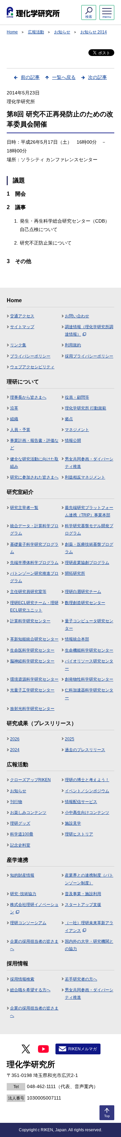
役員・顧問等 (77, 397)
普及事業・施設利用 (83, 893)
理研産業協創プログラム (87, 562)
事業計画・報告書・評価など (34, 444)
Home (12, 32)
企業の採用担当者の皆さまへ (34, 945)
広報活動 (36, 32)
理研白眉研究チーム (83, 591)
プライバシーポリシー (30, 356)
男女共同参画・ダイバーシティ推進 (89, 463)
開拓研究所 (75, 573)
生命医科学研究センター (32, 650)
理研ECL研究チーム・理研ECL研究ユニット (34, 606)
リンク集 (18, 345)
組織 (14, 419)
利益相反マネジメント (85, 477)
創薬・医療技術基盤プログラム (89, 548)
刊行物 (16, 801)
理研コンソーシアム (28, 922)
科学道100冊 (21, 834)
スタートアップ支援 (83, 904)
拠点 (69, 419)
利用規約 (73, 345)
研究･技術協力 (23, 893)
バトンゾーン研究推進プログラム (34, 577)
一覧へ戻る (64, 77)
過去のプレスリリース (85, 749)
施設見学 (73, 823)
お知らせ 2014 (93, 32)
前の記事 (30, 77)
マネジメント (77, 429)
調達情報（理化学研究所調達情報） (89, 330)
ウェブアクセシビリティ (32, 367)
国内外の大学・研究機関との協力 (89, 945)
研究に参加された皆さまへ (34, 477)
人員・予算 (20, 429)
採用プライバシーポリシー (89, 356)
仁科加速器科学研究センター (89, 694)
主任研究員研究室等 (28, 591)
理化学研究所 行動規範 (85, 408)
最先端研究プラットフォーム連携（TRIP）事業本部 (89, 511)
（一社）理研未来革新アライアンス (89, 926)
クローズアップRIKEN (30, 779)
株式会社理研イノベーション (34, 908)
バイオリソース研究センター (89, 665)
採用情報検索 (22, 979)
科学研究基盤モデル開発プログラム (89, 529)
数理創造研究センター (85, 602)
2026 (14, 739)
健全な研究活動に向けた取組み (34, 463)
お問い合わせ (77, 316)
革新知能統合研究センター (34, 639)
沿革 (14, 408)
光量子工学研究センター (32, 690)
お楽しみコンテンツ (28, 812)
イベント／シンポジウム (87, 791)
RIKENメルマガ (82, 1049)
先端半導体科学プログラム (34, 562)
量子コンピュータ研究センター (89, 625)
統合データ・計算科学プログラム (34, 529)
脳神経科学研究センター (32, 661)
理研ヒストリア (79, 834)
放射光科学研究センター (32, 708)
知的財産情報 (22, 875)
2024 (14, 749)
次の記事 (97, 77)
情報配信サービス (81, 801)
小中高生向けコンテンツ (87, 812)
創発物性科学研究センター (89, 679)
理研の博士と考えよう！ (87, 779)
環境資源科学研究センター (34, 679)
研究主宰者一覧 (24, 507)
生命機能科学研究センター (89, 650)
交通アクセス (22, 316)
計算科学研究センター (30, 621)
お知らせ (62, 32)
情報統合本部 (77, 639)
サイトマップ (22, 326)
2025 (69, 739)
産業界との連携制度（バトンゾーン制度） (89, 879)
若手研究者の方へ (81, 979)
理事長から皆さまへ (28, 397)
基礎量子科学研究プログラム (34, 548)
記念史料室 (20, 845)
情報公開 (73, 440)
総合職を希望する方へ (30, 990)
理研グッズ (20, 823)
